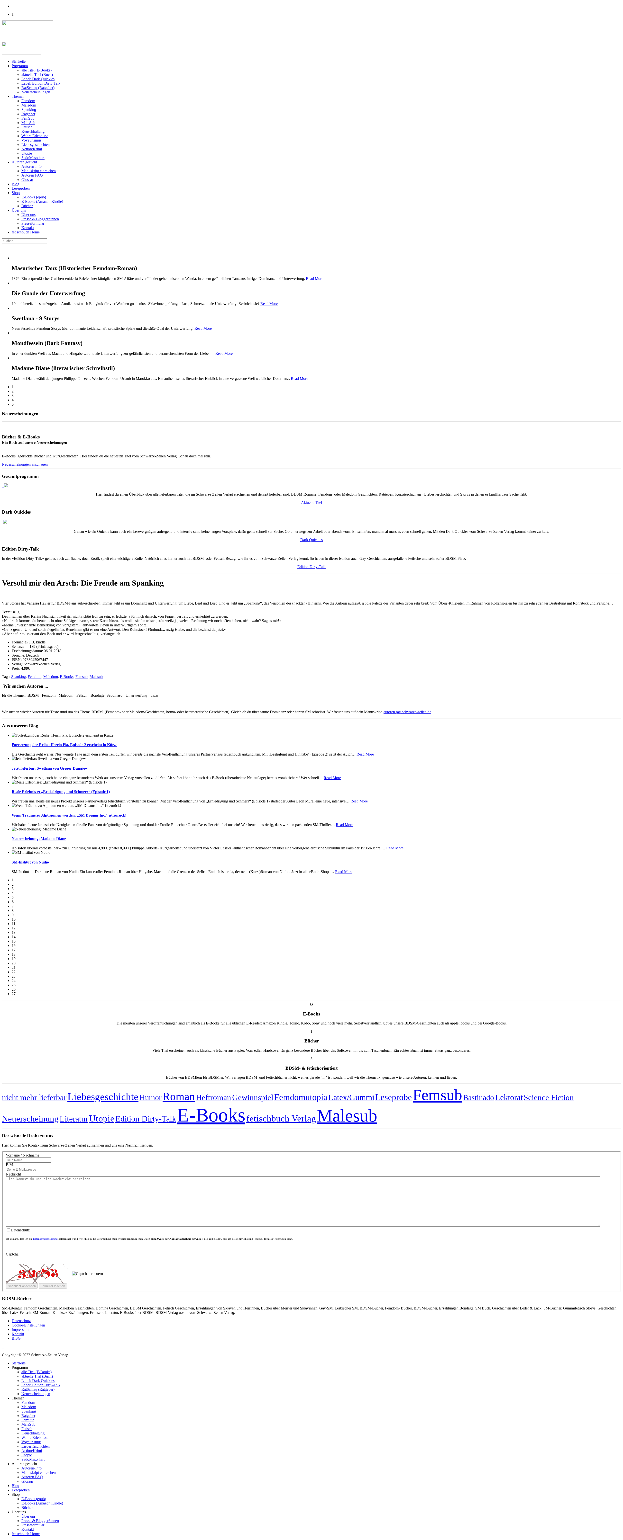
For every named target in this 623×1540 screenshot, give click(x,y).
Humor (150, 1097)
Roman (179, 1096)
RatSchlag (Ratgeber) (38, 88)
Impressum (20, 1329)
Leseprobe (393, 1097)
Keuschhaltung (33, 131)
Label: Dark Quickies (38, 79)
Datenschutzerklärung (45, 1238)
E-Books (66, 677)
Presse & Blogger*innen (40, 219)
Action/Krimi (31, 149)
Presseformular (32, 223)
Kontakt (27, 228)
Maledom (28, 105)
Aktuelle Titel (311, 502)
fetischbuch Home (26, 232)
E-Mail (11, 1165)
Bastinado (478, 1097)
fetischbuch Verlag (281, 1118)
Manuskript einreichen (38, 171)
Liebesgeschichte (102, 1096)
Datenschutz (21, 1321)
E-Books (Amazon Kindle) (42, 201)
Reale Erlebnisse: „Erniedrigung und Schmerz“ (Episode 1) (61, 792)
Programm (20, 66)
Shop (16, 193)
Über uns (19, 210)
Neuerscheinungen (35, 92)
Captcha (12, 1254)
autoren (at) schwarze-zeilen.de (407, 712)
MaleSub (28, 123)
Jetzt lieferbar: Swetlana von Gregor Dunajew (50, 768)
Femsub (81, 677)
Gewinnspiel (252, 1097)
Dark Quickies (311, 540)
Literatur (74, 1118)
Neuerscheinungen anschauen (25, 464)
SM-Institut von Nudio (30, 862)
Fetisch (26, 127)
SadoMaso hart (33, 158)
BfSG (16, 1338)
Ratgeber (28, 114)
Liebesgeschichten (35, 144)
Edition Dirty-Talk (311, 567)
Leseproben (21, 188)
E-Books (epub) (33, 197)
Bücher (27, 206)
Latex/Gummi (351, 1097)
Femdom (28, 101)
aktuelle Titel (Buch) (37, 74)
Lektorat (509, 1097)
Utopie (26, 153)
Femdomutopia (300, 1097)
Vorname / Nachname (22, 1155)
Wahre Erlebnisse (34, 136)
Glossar (27, 180)
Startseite (19, 61)
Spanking (28, 109)
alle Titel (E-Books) (36, 70)
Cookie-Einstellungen (28, 1325)
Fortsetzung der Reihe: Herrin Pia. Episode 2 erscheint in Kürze (64, 745)
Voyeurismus (31, 140)
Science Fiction (549, 1097)
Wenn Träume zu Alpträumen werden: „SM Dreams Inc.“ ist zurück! (69, 815)
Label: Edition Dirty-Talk (40, 83)
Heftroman (213, 1097)
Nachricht (13, 1174)
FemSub (27, 118)
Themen (18, 96)
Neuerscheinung (30, 1118)
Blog (15, 184)
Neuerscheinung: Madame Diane (39, 839)
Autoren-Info (31, 166)
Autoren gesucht (24, 162)
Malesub (96, 677)
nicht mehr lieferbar (34, 1097)
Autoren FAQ (32, 175)
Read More (314, 278)
